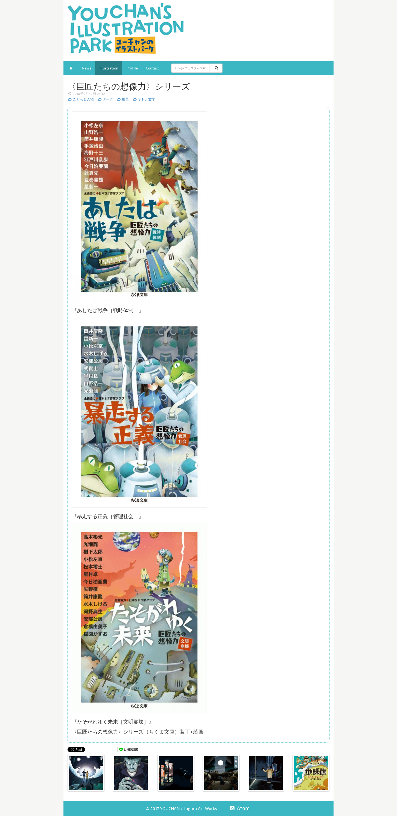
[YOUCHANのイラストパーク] (131, 31)
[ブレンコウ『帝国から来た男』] (175, 773)
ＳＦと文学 (146, 99)
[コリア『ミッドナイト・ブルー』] (266, 773)
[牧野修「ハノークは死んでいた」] (221, 773)
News (86, 68)
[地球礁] (310, 773)
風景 (125, 99)
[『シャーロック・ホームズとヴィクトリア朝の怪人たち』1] (86, 773)
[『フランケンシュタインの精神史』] (131, 773)
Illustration (108, 68)
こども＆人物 (83, 99)
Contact (152, 68)
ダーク (107, 99)
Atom (242, 808)
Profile (132, 68)
